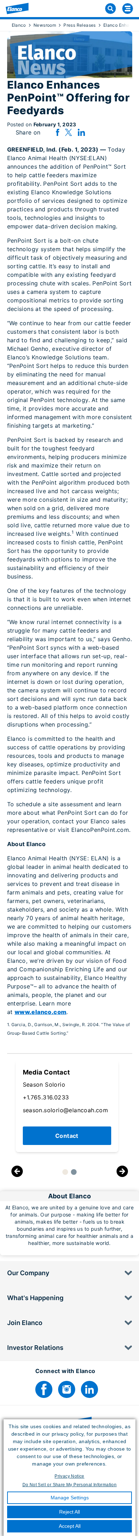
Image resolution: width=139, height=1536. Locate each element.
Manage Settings (70, 1497)
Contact (66, 1135)
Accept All (70, 1526)
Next (122, 1171)
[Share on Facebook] (57, 132)
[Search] (110, 8)
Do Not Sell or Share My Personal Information (69, 1484)
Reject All (69, 1512)
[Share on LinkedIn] (81, 132)
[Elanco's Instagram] (66, 1389)
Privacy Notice (69, 1476)
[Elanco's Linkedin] (89, 1389)
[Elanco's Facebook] (43, 1389)
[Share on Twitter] (68, 132)
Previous (17, 1171)
